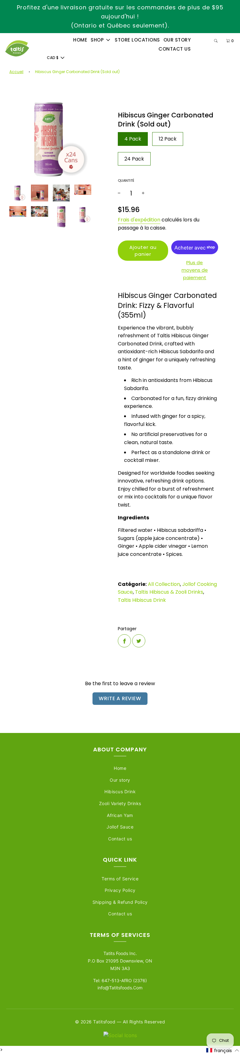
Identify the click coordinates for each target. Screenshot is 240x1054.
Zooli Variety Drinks (120, 803)
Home (80, 40)
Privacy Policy (120, 890)
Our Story (177, 40)
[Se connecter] (201, 40)
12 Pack (168, 138)
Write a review (120, 698)
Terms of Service (120, 878)
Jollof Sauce (120, 826)
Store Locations (137, 40)
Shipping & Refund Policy (120, 902)
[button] (223, 1050)
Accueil (16, 71)
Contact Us (174, 49)
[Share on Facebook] (124, 640)
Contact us (120, 838)
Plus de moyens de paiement (195, 270)
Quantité (126, 180)
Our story (120, 780)
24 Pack (134, 158)
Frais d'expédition (139, 219)
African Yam (120, 815)
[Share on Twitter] (138, 640)
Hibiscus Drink (120, 791)
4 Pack (132, 138)
